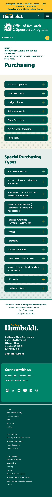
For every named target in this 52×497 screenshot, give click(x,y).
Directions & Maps (14, 354)
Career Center (12, 448)
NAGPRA (9, 427)
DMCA (8, 420)
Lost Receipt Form (16, 288)
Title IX (10, 423)
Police (9, 470)
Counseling (11, 463)
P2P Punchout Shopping (19, 129)
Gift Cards (13, 279)
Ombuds (9, 485)
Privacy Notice (13, 416)
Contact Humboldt (15, 380)
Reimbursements (16, 111)
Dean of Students (14, 459)
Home (7, 48)
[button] (39, 16)
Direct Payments (16, 120)
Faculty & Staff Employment (18, 438)
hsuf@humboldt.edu (26, 314)
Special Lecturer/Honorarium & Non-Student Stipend (23, 194)
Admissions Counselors (18, 375)
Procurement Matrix (17, 172)
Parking (10, 467)
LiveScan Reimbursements (21, 259)
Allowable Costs (16, 94)
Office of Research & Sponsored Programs (20, 52)
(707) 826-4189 (26, 311)
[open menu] (48, 16)
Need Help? (13, 138)
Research (8, 38)
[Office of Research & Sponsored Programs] (26, 27)
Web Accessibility (14, 412)
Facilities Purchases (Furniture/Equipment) (19, 221)
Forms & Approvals (17, 85)
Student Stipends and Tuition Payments (22, 182)
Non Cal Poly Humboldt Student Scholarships (23, 269)
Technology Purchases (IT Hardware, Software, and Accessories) (20, 208)
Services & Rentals (17, 250)
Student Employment (15, 441)
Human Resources (13, 445)
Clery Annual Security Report (19, 481)
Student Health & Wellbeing (18, 477)
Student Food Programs (16, 474)
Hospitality (13, 241)
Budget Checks (15, 102)
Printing (11, 232)
